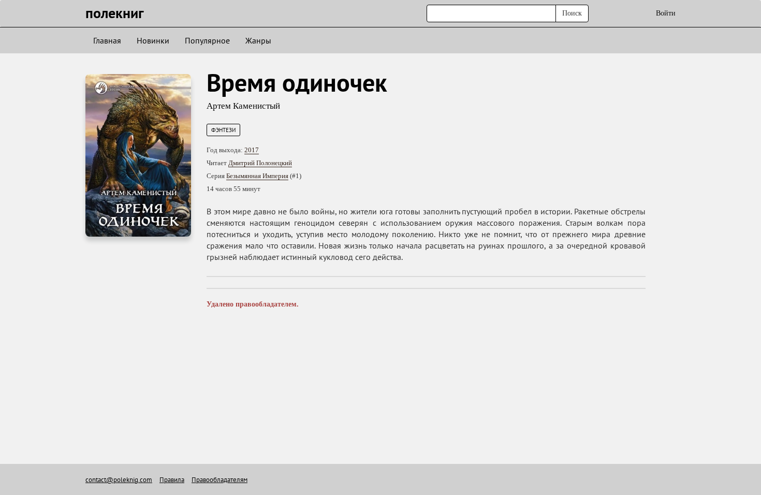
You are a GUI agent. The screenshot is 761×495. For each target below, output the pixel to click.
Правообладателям (219, 479)
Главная (107, 40)
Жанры (258, 40)
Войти (666, 13)
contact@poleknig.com (118, 479)
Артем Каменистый (243, 106)
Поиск (572, 13)
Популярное (207, 40)
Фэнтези (223, 130)
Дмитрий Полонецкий (260, 163)
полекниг (114, 12)
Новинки (153, 40)
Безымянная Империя (257, 176)
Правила (171, 479)
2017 (251, 150)
